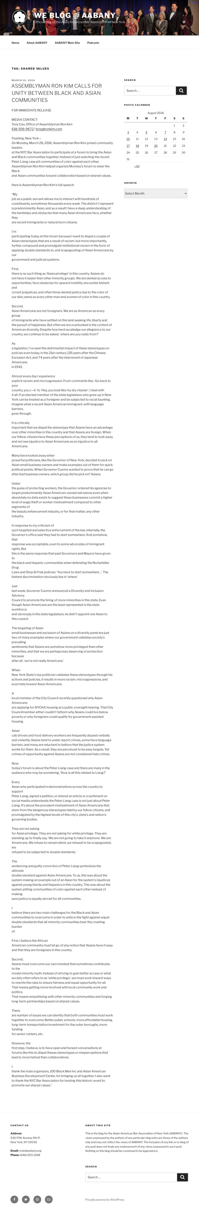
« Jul (136, 166)
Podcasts (93, 42)
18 (137, 145)
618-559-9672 (23, 129)
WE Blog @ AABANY (75, 15)
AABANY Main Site (67, 42)
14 (165, 139)
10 (128, 139)
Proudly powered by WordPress (104, 1199)
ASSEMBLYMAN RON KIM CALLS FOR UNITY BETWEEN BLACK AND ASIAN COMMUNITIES (56, 93)
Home (15, 42)
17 (128, 145)
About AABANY (37, 42)
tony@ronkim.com (49, 129)
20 (156, 145)
